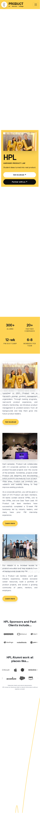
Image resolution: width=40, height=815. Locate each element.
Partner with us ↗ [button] (19, 182)
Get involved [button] (10, 422)
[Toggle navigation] (36, 4)
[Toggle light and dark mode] (4, 5)
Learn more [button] (10, 523)
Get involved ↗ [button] (19, 175)
